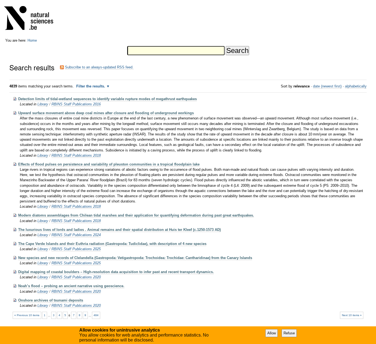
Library (42, 104)
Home (32, 40)
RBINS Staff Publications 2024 (76, 235)
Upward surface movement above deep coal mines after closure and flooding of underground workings (106, 113)
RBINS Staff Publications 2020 (76, 277)
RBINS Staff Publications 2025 (76, 249)
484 (96, 315)
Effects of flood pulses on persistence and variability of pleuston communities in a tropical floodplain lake (109, 164)
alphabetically (356, 86)
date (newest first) (327, 86)
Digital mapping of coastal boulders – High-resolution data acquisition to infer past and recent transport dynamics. (116, 272)
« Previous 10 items (26, 315)
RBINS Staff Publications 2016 (76, 104)
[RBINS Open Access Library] (32, 19)
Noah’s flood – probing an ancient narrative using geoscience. (71, 286)
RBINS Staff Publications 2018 (76, 155)
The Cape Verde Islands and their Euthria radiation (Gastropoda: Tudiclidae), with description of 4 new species (112, 244)
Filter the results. (91, 86)
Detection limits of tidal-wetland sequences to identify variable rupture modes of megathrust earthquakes (107, 99)
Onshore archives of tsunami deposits (50, 300)
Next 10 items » (352, 315)
